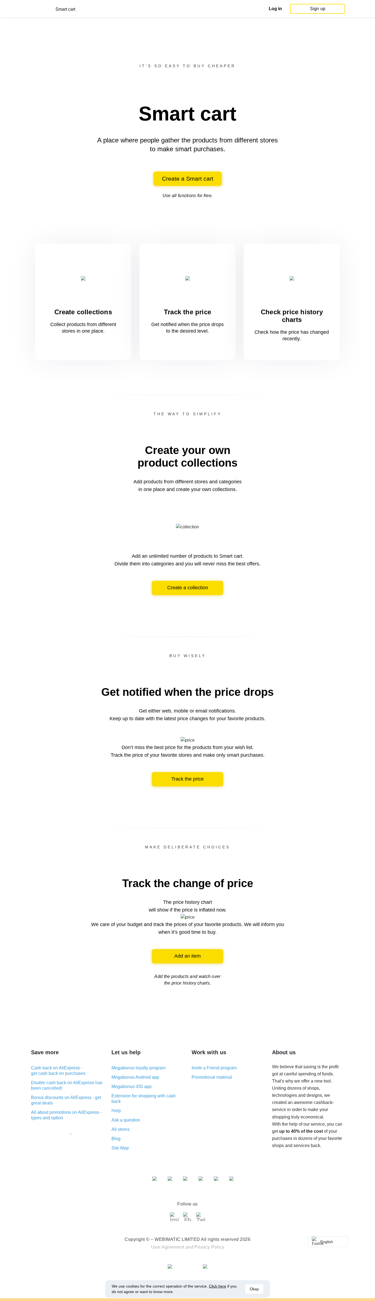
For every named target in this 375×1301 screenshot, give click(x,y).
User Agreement (167, 1247)
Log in (275, 8)
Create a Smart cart (187, 178)
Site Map (120, 1148)
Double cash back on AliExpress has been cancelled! (66, 1085)
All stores (120, 1129)
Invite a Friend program (214, 1068)
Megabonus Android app (135, 1077)
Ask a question (125, 1120)
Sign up (317, 8)
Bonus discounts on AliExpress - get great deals (66, 1100)
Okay (254, 1289)
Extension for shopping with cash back (143, 1098)
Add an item (187, 956)
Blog (116, 1138)
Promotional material (212, 1077)
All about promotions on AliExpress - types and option (66, 1115)
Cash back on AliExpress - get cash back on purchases (58, 1071)
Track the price (187, 779)
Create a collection (187, 587)
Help (116, 1110)
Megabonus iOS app (131, 1086)
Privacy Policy (209, 1247)
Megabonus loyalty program (138, 1068)
